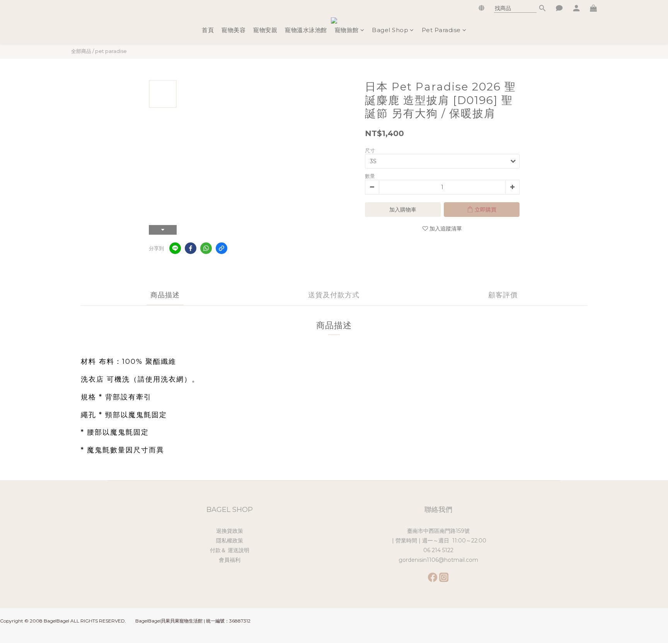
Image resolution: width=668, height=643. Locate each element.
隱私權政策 (229, 540)
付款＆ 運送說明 (229, 550)
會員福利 (229, 559)
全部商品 (81, 51)
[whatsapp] (206, 248)
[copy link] (221, 248)
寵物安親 (265, 30)
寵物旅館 (347, 30)
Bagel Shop (390, 30)
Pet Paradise (441, 30)
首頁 (208, 30)
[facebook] (190, 248)
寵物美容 (233, 30)
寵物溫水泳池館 (306, 30)
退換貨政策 (229, 530)
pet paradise (111, 51)
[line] (175, 248)
